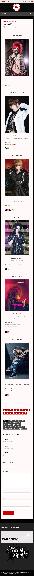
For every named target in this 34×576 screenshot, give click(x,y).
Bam (17, 573)
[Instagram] (30, 1)
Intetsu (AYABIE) (17, 422)
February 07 (6, 446)
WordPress (10, 573)
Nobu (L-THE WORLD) (8, 426)
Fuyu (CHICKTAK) (7, 422)
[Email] (32, 1)
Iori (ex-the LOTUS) (8, 424)
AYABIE (10, 420)
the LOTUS (23, 428)
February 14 (6, 439)
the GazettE (17, 428)
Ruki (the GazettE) (19, 426)
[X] (28, 1)
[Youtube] (25, 1)
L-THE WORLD (17, 424)
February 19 (6, 453)
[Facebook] (23, 1)
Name (4, 491)
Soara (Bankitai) (8, 428)
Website (5, 505)
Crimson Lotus (10, 27)
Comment (6, 471)
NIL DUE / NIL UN (17, 328)
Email (4, 498)
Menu (5, 13)
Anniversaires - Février (9, 21)
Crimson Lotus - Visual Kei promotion (21, 572)
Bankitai (16, 420)
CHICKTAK (21, 420)
